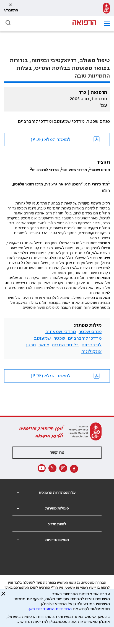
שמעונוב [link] (42, 338)
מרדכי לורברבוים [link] (85, 338)
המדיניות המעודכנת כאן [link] (50, 609)
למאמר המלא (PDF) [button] (51, 139)
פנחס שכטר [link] (90, 331)
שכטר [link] (59, 338)
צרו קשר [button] (57, 452)
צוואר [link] (43, 344)
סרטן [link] (31, 344)
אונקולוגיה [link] (91, 351)
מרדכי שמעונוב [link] (60, 331)
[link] (106, 8)
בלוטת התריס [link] (65, 344)
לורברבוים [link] (92, 344)
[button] (105, 23)
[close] (3, 596)
